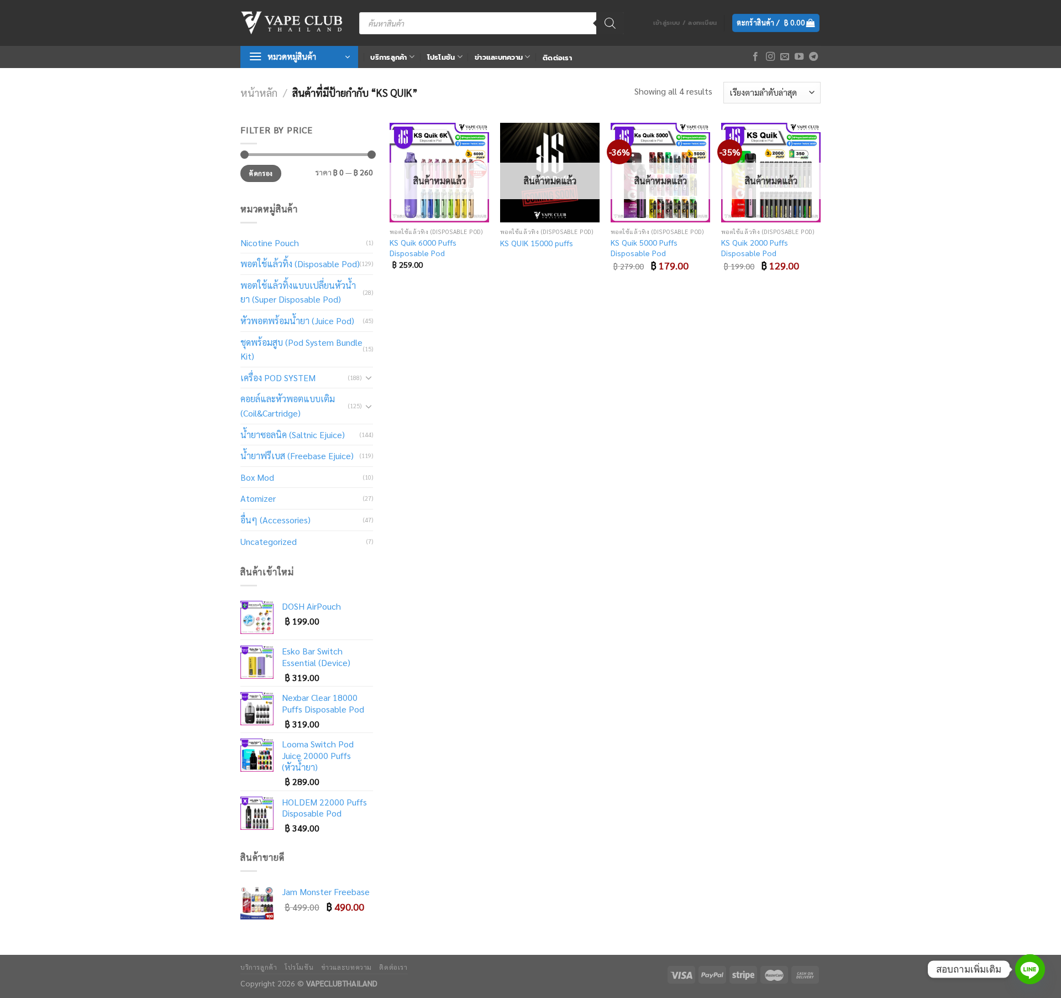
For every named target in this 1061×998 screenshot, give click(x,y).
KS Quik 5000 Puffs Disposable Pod (644, 247)
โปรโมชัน (441, 57)
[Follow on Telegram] (813, 57)
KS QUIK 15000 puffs (536, 243)
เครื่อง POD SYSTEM (278, 377)
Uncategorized (268, 541)
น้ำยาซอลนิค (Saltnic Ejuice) (292, 434)
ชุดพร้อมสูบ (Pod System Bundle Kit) (301, 349)
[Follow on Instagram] (770, 57)
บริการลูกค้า (388, 57)
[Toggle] (368, 377)
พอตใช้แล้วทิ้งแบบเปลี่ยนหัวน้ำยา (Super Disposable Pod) (298, 292)
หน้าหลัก (258, 92)
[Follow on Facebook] (755, 57)
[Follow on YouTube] (799, 57)
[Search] (610, 23)
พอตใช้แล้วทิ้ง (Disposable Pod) (300, 263)
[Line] (1030, 969)
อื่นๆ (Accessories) (275, 520)
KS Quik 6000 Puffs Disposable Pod (423, 247)
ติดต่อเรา (557, 58)
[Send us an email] (784, 57)
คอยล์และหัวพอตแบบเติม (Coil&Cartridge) (287, 406)
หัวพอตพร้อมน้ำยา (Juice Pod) (297, 320)
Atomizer (258, 498)
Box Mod (257, 477)
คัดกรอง (260, 173)
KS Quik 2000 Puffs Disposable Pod (754, 247)
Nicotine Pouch (269, 242)
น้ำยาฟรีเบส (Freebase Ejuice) (297, 455)
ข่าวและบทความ (499, 57)
